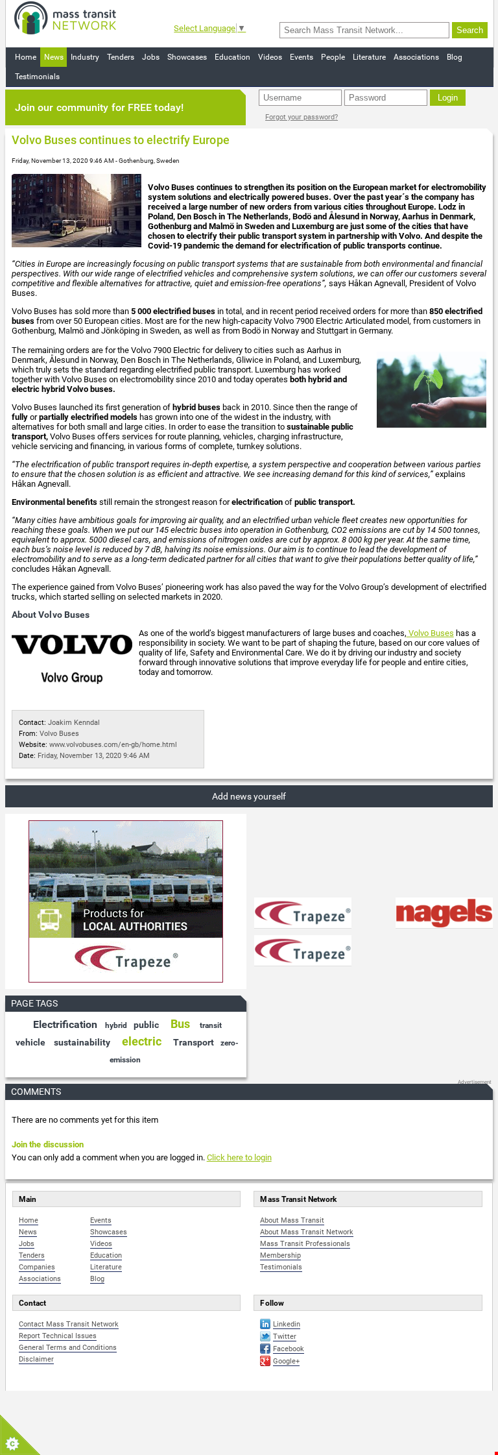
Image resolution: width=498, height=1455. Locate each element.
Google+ (286, 1361)
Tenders (120, 57)
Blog (454, 57)
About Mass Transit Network (306, 1232)
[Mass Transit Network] (65, 17)
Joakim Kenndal (74, 722)
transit (211, 1025)
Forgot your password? (301, 117)
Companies (37, 1267)
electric (141, 1041)
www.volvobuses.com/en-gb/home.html (113, 744)
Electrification (65, 1024)
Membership (280, 1255)
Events (301, 57)
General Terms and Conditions (68, 1347)
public (146, 1025)
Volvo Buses (430, 633)
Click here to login (239, 1157)
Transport (193, 1042)
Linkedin (286, 1324)
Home (25, 57)
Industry (85, 57)
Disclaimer (36, 1359)
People (333, 57)
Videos (270, 57)
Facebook (288, 1349)
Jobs (151, 57)
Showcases (187, 57)
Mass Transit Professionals (305, 1244)
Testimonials (37, 76)
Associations (416, 57)
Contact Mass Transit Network (69, 1324)
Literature (369, 57)
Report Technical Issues (58, 1336)
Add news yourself (249, 796)
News (54, 57)
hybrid (116, 1025)
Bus (180, 1024)
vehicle (30, 1042)
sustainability (82, 1042)
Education (232, 57)
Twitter (284, 1336)
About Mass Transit (292, 1220)
